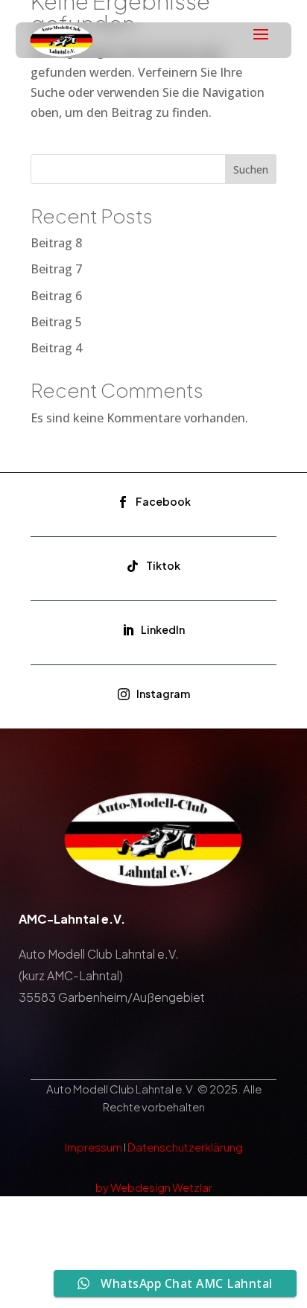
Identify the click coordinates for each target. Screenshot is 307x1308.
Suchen (250, 169)
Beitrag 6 (56, 296)
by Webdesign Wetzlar (153, 1187)
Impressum (93, 1147)
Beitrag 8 (56, 243)
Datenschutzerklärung (185, 1147)
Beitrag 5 (56, 322)
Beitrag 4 (56, 348)
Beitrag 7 (56, 269)
